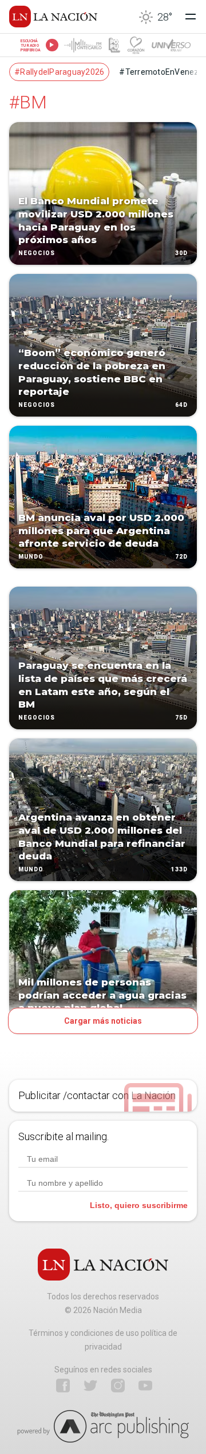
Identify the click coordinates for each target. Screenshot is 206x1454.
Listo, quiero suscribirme (139, 1205)
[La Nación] (53, 16)
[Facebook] (63, 1385)
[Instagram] (118, 1385)
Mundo (30, 557)
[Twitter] (90, 1385)
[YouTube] (145, 1385)
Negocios (36, 253)
